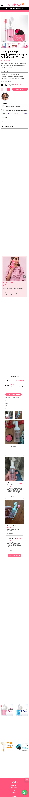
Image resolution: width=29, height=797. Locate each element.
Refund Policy (14, 787)
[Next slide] (26, 45)
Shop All (14, 796)
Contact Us (14, 792)
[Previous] (4, 276)
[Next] (24, 276)
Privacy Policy (14, 785)
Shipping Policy (14, 790)
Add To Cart (20, 89)
